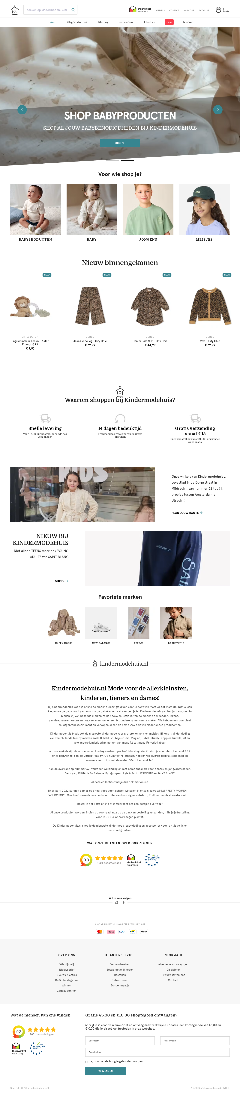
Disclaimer (173, 969)
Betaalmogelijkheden (120, 969)
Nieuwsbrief (66, 969)
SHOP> (59, 581)
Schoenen (126, 22)
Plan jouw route (185, 513)
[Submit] (72, 9)
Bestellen (120, 975)
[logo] (14, 10)
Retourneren (120, 980)
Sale (169, 22)
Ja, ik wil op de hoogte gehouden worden (116, 1061)
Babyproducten (76, 22)
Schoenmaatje (120, 985)
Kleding (103, 22)
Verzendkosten (120, 964)
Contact (173, 980)
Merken (188, 22)
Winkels (67, 985)
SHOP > (120, 143)
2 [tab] (127, 160)
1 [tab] (112, 160)
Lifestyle (149, 22)
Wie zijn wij (66, 964)
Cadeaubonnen (66, 990)
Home (50, 22)
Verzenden (105, 1071)
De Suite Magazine (66, 980)
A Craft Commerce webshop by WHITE (210, 1088)
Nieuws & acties (66, 975)
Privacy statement (173, 975)
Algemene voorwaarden (173, 964)
